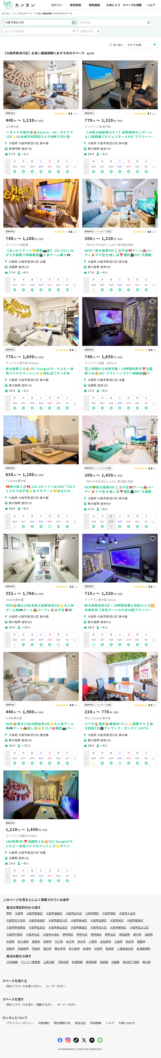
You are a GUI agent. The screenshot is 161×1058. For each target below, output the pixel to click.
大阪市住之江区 (139, 927)
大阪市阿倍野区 (16, 927)
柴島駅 (104, 962)
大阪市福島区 (54, 913)
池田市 (149, 934)
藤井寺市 (60, 949)
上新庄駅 (48, 962)
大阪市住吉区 (37, 927)
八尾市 (93, 941)
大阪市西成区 (79, 927)
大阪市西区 (92, 913)
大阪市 (19, 913)
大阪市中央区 (51, 934)
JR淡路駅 (12, 962)
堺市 (9, 913)
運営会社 (80, 1023)
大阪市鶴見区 (118, 927)
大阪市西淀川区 (58, 920)
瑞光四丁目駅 (131, 962)
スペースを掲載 (132, 5)
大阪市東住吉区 (58, 927)
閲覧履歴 (94, 5)
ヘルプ (151, 5)
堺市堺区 (67, 934)
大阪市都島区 (34, 913)
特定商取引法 (62, 1023)
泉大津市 (23, 941)
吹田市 (10, 941)
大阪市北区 (33, 934)
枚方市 (70, 941)
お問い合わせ (127, 1023)
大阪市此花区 (74, 913)
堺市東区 (96, 934)
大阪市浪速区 (37, 920)
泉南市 (87, 949)
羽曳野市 (23, 949)
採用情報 (95, 1023)
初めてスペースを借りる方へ (24, 986)
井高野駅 (77, 962)
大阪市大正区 (127, 913)
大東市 (118, 941)
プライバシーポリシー (20, 1023)
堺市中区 (82, 934)
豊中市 (137, 934)
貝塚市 (47, 941)
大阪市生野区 (98, 920)
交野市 (98, 949)
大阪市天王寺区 (16, 920)
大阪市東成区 (79, 920)
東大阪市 (74, 949)
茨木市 (81, 941)
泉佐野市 (105, 941)
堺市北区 (110, 934)
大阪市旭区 (117, 920)
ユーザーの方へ (55, 986)
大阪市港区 (109, 913)
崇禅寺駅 (91, 962)
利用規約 (43, 1023)
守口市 (59, 941)
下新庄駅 (63, 962)
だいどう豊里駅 (30, 962)
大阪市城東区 (135, 920)
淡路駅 (115, 962)
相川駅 (146, 962)
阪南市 (110, 949)
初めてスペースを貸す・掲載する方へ (29, 1004)
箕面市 (141, 941)
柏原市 (10, 949)
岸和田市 (124, 934)
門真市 (36, 949)
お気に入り (113, 5)
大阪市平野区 (14, 934)
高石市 (47, 949)
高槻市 (36, 941)
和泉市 (130, 941)
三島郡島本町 (125, 949)
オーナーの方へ (66, 1004)
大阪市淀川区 (98, 927)
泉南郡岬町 (143, 949)
